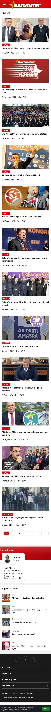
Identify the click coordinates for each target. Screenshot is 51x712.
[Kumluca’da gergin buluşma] (25, 622)
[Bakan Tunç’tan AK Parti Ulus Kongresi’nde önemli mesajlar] (25, 292)
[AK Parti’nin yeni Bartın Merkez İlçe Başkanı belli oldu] (25, 80)
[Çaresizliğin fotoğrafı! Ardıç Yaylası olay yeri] (25, 610)
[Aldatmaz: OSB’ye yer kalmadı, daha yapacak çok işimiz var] (25, 422)
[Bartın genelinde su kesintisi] (25, 634)
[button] (7, 11)
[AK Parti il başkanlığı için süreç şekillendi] (25, 164)
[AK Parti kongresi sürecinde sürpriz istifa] (25, 335)
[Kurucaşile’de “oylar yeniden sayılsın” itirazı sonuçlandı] (25, 508)
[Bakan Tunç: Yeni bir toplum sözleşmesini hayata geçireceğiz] (25, 248)
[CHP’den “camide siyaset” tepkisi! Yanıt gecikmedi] (25, 37)
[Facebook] (18, 659)
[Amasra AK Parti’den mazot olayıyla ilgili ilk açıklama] (25, 378)
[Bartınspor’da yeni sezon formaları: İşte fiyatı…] (25, 645)
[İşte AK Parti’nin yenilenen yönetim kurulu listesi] (25, 122)
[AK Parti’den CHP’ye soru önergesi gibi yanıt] (25, 465)
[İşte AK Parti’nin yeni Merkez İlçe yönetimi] (25, 205)
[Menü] (4, 4)
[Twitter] (25, 659)
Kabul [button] (46, 709)
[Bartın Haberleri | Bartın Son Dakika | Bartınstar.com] (25, 4)
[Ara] (3, 11)
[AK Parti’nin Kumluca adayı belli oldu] (25, 598)
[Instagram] (33, 659)
